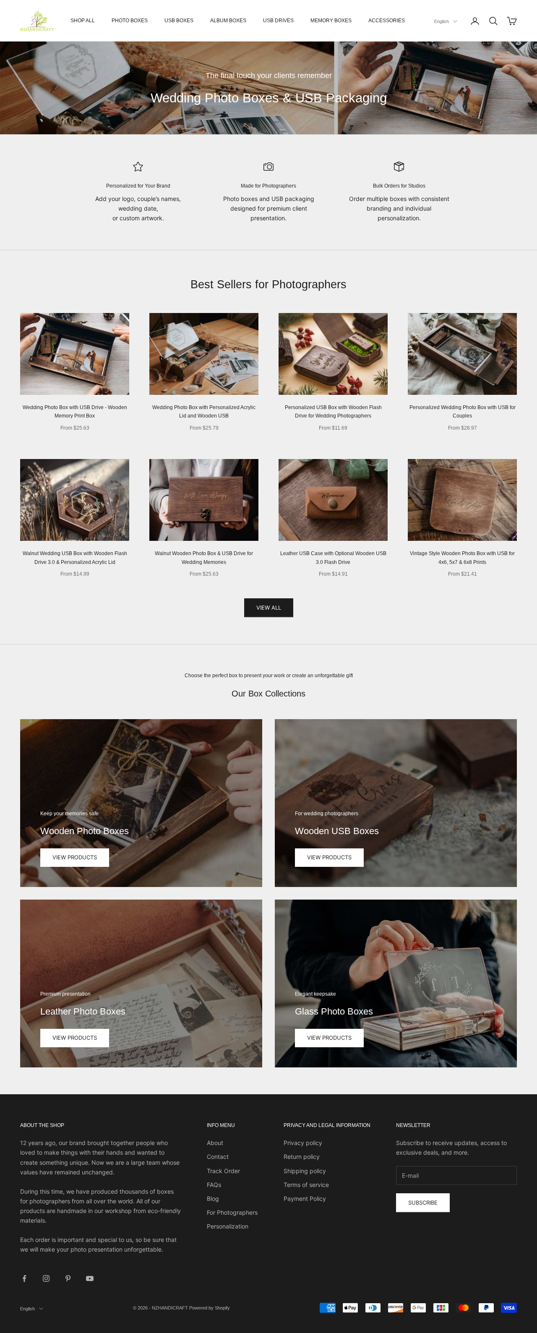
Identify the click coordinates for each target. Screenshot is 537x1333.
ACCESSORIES (386, 20)
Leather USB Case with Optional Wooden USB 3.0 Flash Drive (333, 557)
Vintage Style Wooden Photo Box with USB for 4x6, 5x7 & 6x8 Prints (462, 557)
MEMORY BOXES (331, 20)
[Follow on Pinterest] (68, 1278)
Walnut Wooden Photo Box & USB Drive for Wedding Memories (204, 557)
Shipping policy (305, 1170)
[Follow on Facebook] (24, 1278)
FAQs (214, 1184)
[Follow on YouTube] (90, 1278)
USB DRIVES (278, 20)
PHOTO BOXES (130, 20)
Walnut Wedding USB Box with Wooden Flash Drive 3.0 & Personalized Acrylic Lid (75, 557)
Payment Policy (305, 1198)
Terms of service (306, 1184)
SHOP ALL (82, 20)
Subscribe (423, 1202)
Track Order (223, 1170)
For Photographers (232, 1212)
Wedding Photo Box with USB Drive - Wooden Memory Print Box (75, 411)
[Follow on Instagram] (46, 1278)
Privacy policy (303, 1142)
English (441, 21)
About (215, 1142)
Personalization (227, 1226)
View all (268, 607)
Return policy (302, 1156)
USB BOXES (178, 20)
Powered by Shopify (209, 1307)
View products (74, 857)
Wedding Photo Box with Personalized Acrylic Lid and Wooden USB (203, 411)
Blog (213, 1198)
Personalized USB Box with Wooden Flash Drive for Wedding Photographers (333, 411)
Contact (218, 1156)
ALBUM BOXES (228, 20)
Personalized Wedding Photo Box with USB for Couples (462, 411)
